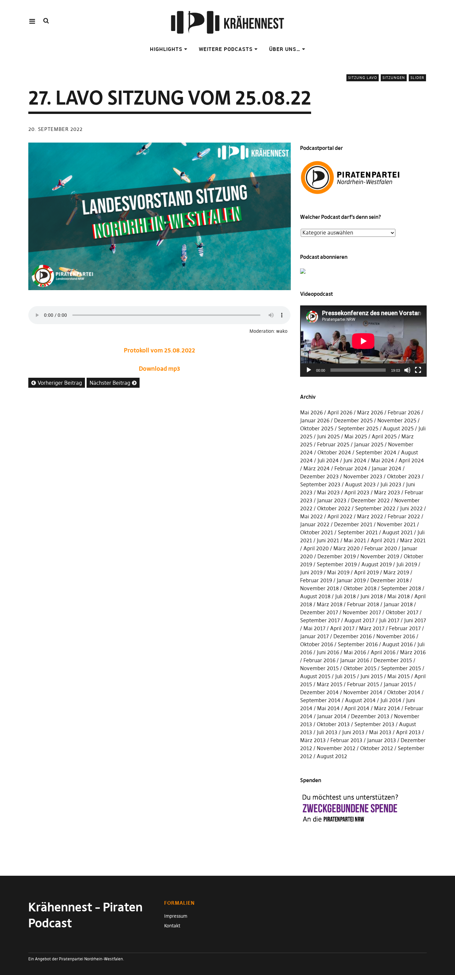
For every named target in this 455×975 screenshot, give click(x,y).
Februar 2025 (333, 444)
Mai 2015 (398, 676)
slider (417, 77)
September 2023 (320, 484)
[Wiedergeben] (308, 370)
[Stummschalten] (407, 370)
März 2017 (371, 628)
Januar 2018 (398, 604)
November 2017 (362, 612)
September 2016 (358, 644)
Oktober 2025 (316, 428)
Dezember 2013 (370, 716)
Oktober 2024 (334, 452)
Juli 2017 (389, 620)
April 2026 (339, 412)
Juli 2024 (328, 460)
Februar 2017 (405, 628)
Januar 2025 (368, 444)
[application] (363, 340)
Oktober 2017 (402, 612)
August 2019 (376, 564)
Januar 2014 (331, 716)
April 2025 (384, 436)
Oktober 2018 (359, 588)
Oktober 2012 (376, 748)
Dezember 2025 (353, 420)
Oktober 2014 (403, 692)
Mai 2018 (398, 596)
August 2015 (315, 676)
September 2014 (320, 700)
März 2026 (370, 412)
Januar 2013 (381, 740)
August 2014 (360, 700)
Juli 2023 (390, 484)
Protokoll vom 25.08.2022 (159, 350)
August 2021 (397, 532)
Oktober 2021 (316, 532)
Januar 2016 (354, 660)
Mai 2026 (311, 412)
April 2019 (366, 572)
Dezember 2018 (389, 580)
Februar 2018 (363, 604)
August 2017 (359, 620)
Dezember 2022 (370, 500)
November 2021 (396, 524)
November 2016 (395, 636)
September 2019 (337, 564)
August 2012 (332, 756)
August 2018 (315, 596)
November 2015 (319, 668)
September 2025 (358, 428)
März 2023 (387, 492)
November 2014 (362, 692)
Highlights (166, 49)
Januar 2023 (331, 500)
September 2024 (376, 452)
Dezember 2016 (352, 636)
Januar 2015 (398, 684)
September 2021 (358, 532)
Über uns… (284, 49)
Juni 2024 (354, 460)
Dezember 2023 (319, 476)
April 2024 (411, 460)
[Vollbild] (418, 370)
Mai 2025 (355, 436)
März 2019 (396, 572)
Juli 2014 (390, 700)
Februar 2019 (316, 580)
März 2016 (413, 652)
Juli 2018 (345, 596)
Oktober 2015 (359, 668)
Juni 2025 (328, 436)
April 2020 (316, 548)
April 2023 (356, 492)
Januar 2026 (314, 420)
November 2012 (336, 748)
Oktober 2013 (333, 724)
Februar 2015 (363, 684)
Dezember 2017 (319, 612)
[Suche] (46, 21)
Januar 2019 (351, 580)
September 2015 (401, 668)
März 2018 (329, 604)
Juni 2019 (311, 572)
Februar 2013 (346, 740)
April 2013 (408, 732)
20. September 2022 (55, 129)
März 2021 (413, 540)
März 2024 (316, 468)
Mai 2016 (355, 652)
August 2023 (360, 484)
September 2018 (401, 588)
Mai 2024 (382, 460)
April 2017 (342, 628)
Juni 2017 (415, 620)
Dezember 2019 (336, 556)
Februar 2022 (404, 516)
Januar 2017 (314, 636)
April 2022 (339, 516)
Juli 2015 (345, 676)
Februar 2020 (380, 548)
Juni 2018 (371, 596)
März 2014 (387, 708)
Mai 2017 (314, 628)
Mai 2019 (338, 572)
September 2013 (374, 724)
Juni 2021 (328, 540)
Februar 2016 (319, 660)
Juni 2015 (371, 676)
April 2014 (356, 708)
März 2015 (329, 684)
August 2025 (398, 428)
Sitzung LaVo (362, 77)
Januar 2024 (386, 468)
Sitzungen (393, 77)
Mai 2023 (328, 492)
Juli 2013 (327, 732)
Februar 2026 (404, 412)
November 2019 (379, 556)
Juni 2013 (353, 732)
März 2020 (346, 548)
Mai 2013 (380, 732)
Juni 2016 (328, 652)
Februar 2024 (350, 468)
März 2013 (313, 740)
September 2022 (375, 508)
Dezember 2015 (393, 660)
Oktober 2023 (403, 476)
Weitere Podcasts (226, 49)
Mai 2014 (328, 708)
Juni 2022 (411, 508)
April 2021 (383, 540)
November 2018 (319, 588)
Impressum (175, 916)
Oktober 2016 (316, 644)
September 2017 (320, 620)
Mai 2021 (355, 540)
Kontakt (172, 926)
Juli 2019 (406, 564)
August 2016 (397, 644)
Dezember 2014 (319, 692)
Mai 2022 (311, 516)
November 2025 (396, 420)
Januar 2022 (314, 524)
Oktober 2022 (333, 508)
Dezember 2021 (353, 524)
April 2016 (383, 652)
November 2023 (362, 476)
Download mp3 (159, 368)
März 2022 (370, 516)
